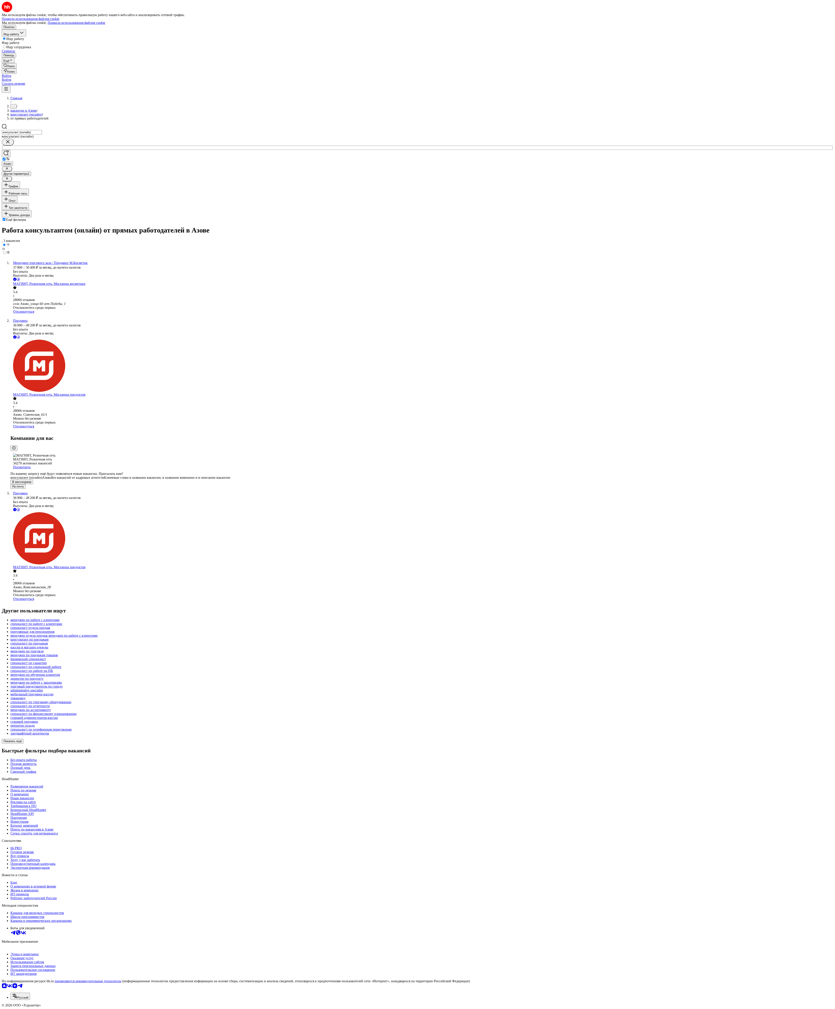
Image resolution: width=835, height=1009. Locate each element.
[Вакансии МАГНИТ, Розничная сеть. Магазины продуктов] (422, 366)
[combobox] (22, 132)
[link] (9, 65)
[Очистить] (8, 142)
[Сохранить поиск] (6, 153)
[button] (6, 76)
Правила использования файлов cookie (76, 23)
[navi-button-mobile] (6, 89)
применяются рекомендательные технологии (88, 981)
